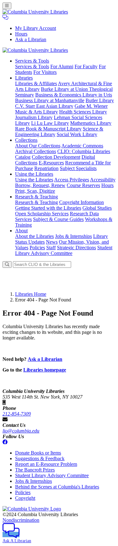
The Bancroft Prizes (35, 469)
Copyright (25, 498)
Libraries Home (30, 294)
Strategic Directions (76, 247)
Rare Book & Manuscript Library (48, 128)
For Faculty (86, 66)
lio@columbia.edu (21, 430)
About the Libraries (34, 236)
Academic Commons (82, 145)
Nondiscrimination (21, 520)
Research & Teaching (36, 202)
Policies (37, 247)
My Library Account (35, 28)
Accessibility (102, 179)
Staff (51, 247)
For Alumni (61, 66)
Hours (21, 33)
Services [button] (32, 60)
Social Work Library (77, 134)
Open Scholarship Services (42, 213)
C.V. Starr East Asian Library (44, 106)
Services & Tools (32, 66)
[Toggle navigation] (7, 6)
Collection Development (56, 157)
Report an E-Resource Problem (46, 464)
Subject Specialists (78, 168)
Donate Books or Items (38, 452)
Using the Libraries (34, 179)
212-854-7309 (17, 413)
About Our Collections (37, 145)
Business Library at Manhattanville (49, 100)
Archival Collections (35, 151)
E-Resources (51, 162)
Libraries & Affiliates (36, 83)
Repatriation (46, 168)
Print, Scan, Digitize (35, 191)
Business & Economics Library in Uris (73, 94)
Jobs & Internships (73, 236)
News (52, 242)
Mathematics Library (90, 123)
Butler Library (100, 100)
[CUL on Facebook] (5, 442)
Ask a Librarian (30, 39)
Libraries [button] (24, 77)
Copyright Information (81, 202)
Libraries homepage (44, 369)
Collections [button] (26, 140)
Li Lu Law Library (50, 123)
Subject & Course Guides (58, 219)
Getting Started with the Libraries (48, 208)
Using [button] (34, 174)
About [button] (21, 230)
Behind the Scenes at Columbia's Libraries (57, 486)
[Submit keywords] (7, 264)
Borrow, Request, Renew (40, 185)
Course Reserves (83, 185)
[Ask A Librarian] (5, 17)
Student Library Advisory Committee (63, 250)
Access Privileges (71, 179)
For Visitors (45, 72)
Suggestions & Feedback (40, 458)
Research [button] (36, 196)
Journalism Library (34, 117)
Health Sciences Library (83, 111)
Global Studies (97, 208)
